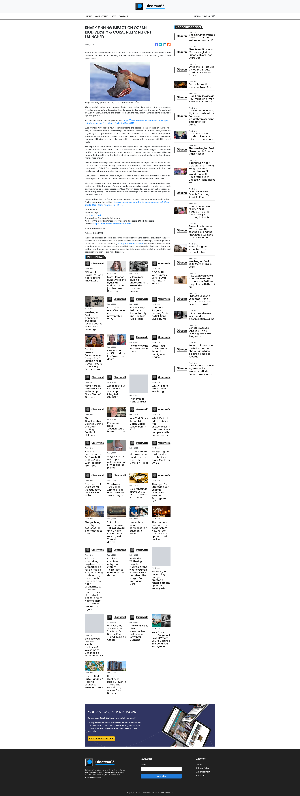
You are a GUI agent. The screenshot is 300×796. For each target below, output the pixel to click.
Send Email (96, 215)
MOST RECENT (101, 16)
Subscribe (161, 776)
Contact (200, 775)
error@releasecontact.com (130, 243)
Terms (199, 764)
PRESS (113, 16)
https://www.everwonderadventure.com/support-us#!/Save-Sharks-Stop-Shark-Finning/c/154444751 (128, 122)
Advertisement (203, 772)
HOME (89, 16)
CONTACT (123, 16)
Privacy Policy (202, 768)
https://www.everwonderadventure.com (112, 223)
